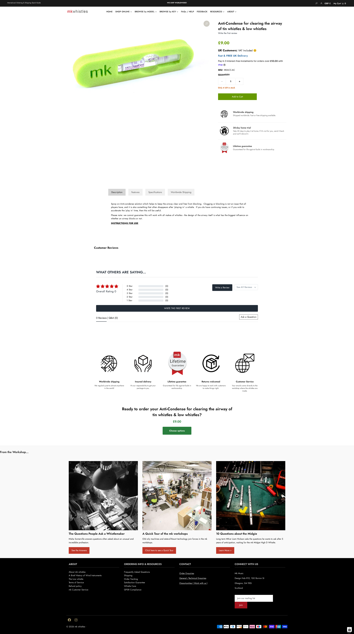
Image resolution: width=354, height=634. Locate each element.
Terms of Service (76, 582)
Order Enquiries (186, 573)
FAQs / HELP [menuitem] (187, 11)
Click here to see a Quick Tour (159, 550)
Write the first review (177, 308)
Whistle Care (130, 586)
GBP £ (328, 3)
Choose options (177, 430)
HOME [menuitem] (109, 11)
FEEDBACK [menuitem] (202, 11)
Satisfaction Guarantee (134, 582)
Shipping (128, 575)
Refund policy (75, 586)
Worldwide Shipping (181, 192)
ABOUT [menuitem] (230, 11)
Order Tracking (131, 579)
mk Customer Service (78, 589)
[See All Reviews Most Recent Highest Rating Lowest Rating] (246, 287)
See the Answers (79, 550)
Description (117, 192)
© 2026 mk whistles (75, 626)
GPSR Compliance (132, 589)
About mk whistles (77, 572)
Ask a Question (248, 317)
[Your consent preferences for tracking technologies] (349, 629)
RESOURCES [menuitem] (216, 11)
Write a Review (222, 287)
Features (135, 192)
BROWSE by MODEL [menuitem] (144, 11)
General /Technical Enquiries (192, 578)
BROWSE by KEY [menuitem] (168, 11)
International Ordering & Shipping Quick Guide (24, 3)
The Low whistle (76, 579)
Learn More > (225, 550)
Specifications (155, 192)
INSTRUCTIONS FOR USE (124, 223)
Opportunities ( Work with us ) (193, 583)
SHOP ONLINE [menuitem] (122, 11)
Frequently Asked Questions (137, 572)
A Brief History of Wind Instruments (85, 575)
